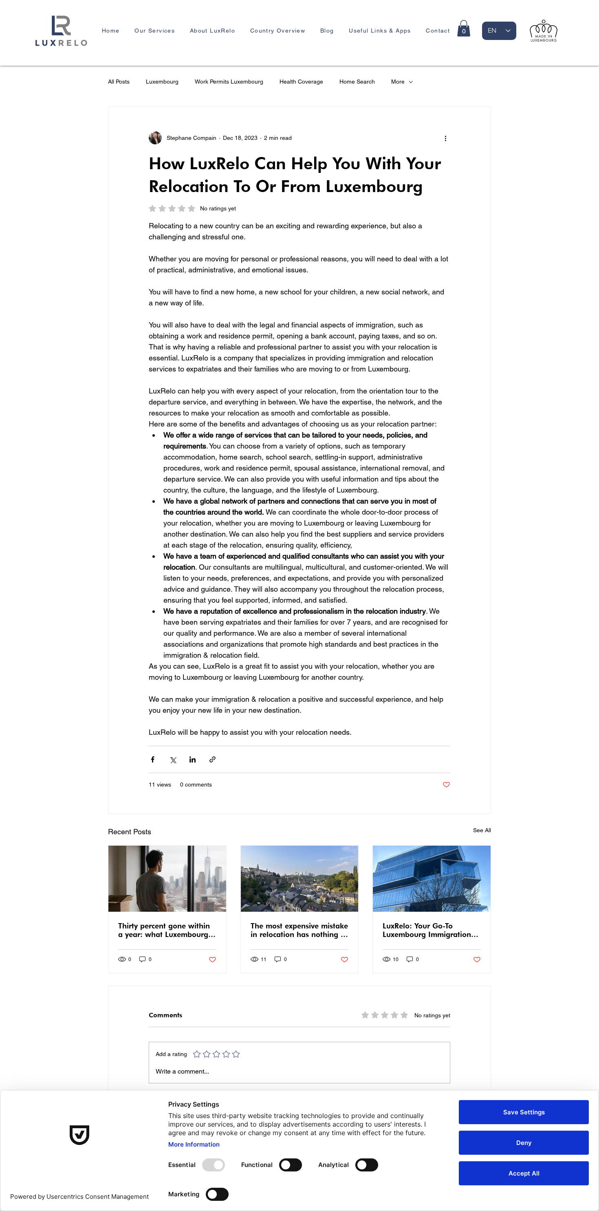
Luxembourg (162, 81)
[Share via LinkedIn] (192, 759)
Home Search (357, 81)
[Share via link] (212, 759)
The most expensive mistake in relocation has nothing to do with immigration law (299, 930)
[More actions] (445, 138)
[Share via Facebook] (152, 759)
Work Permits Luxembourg (229, 81)
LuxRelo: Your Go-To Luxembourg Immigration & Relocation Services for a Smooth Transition (431, 930)
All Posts (119, 81)
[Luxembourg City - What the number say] (300, 879)
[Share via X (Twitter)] (172, 759)
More (398, 81)
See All (482, 830)
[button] (160, 31)
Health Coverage (301, 81)
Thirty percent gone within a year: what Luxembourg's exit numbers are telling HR (166, 930)
